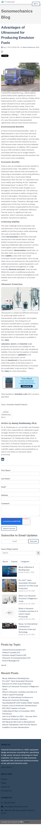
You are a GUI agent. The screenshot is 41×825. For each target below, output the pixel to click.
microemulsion (12, 237)
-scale (26, 344)
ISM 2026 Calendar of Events (14, 708)
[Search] (38, 553)
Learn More (6, 767)
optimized (22, 355)
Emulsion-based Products (17, 404)
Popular (14, 562)
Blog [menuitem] (4, 783)
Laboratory (5, 344)
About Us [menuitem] (6, 787)
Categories (25, 562)
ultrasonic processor (17, 269)
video (7, 340)
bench (13, 344)
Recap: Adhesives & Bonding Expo (15, 678)
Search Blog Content (9, 549)
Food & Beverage (10, 661)
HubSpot (26, 822)
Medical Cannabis (11, 652)
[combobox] (19, 553)
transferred (12, 360)
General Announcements (13, 650)
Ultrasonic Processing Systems (16, 658)
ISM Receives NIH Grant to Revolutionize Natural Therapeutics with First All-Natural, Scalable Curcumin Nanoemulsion (19, 724)
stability (8, 256)
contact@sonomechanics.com (16, 807)
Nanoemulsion (20, 250)
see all (3, 665)
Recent (5, 562)
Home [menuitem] (4, 779)
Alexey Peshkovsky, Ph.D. (31, 47)
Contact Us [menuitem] (6, 791)
